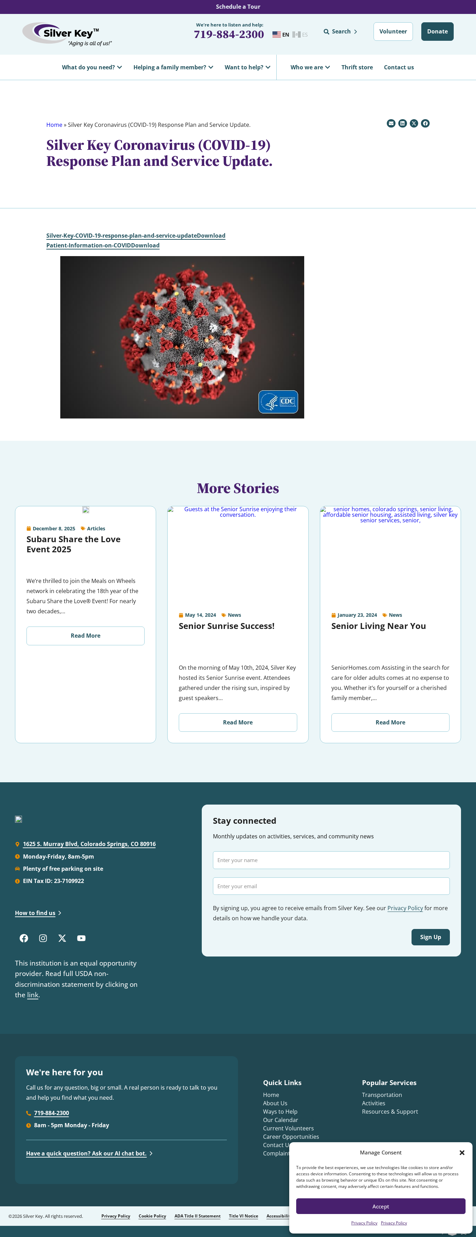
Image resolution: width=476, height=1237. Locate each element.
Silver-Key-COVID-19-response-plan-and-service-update (121, 235)
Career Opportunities (291, 1136)
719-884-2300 (229, 34)
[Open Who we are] (327, 67)
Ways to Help (280, 1111)
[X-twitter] (62, 938)
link (32, 994)
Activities (373, 1103)
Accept (381, 1206)
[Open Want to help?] (268, 67)
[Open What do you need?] (119, 67)
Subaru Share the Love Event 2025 (73, 544)
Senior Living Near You (378, 625)
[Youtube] (81, 938)
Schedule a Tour (238, 6)
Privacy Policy (364, 1223)
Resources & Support (390, 1111)
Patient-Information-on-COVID (88, 245)
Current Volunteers (288, 1128)
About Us (275, 1103)
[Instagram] (43, 938)
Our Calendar (280, 1120)
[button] (462, 1152)
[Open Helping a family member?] (211, 67)
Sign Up (430, 937)
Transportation (382, 1095)
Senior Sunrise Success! (227, 625)
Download (211, 235)
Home (54, 125)
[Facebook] (23, 938)
